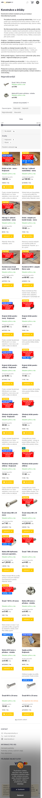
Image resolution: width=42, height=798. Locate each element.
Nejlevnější (16, 108)
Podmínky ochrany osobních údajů (12, 750)
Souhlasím (21, 789)
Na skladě (9, 131)
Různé (8, 142)
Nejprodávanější (7, 112)
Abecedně (17, 112)
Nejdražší (25, 108)
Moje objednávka (6, 753)
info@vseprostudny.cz (11, 733)
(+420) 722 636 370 (9, 736)
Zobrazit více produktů (20, 103)
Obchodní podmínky (7, 748)
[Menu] (38, 2)
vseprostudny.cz (9, 739)
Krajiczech (9, 139)
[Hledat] (27, 2)
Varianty (27, 187)
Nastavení (20, 795)
